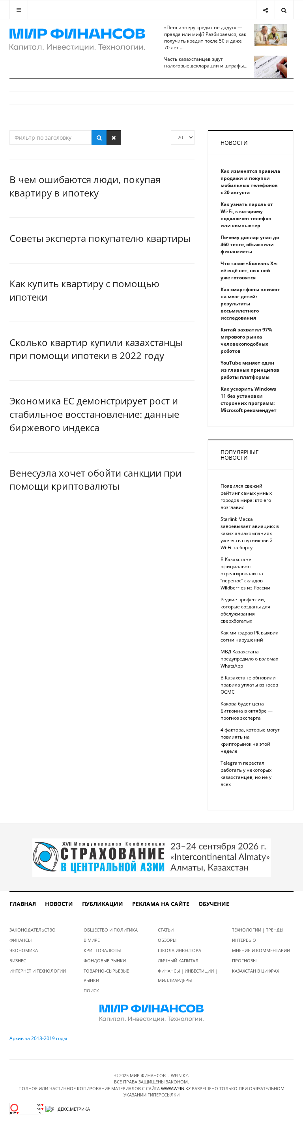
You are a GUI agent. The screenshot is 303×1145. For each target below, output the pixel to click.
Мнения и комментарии (261, 950)
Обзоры (167, 940)
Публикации (102, 903)
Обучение (213, 903)
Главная (22, 903)
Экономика (23, 950)
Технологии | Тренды (257, 930)
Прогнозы (244, 961)
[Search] (284, 9)
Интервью (244, 940)
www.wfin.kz (176, 1088)
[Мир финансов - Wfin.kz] (77, 39)
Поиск (91, 990)
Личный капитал (178, 961)
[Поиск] (99, 137)
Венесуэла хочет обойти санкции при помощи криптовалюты (95, 479)
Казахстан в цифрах (255, 971)
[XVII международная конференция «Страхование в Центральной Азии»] (151, 857)
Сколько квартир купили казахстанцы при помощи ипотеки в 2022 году (96, 349)
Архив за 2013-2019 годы (38, 1038)
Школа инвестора (179, 950)
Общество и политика (111, 930)
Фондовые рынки (105, 961)
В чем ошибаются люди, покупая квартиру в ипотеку (85, 186)
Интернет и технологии (37, 971)
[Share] (265, 9)
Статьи (166, 930)
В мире (92, 940)
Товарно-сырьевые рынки (106, 975)
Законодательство (32, 930)
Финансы (20, 940)
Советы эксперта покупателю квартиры (100, 238)
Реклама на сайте (160, 903)
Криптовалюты (102, 950)
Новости (59, 903)
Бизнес (17, 961)
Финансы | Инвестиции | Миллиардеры (187, 975)
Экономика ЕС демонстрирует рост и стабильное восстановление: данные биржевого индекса (94, 414)
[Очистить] (114, 137)
